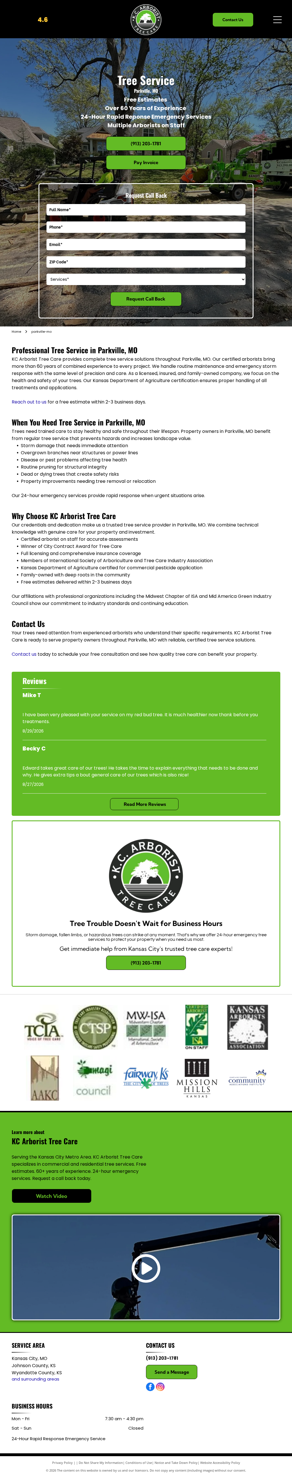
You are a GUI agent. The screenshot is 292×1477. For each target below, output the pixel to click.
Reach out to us (29, 402)
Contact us (24, 654)
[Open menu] (277, 19)
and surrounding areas (35, 1379)
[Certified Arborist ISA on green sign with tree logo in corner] (196, 1027)
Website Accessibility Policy (220, 1462)
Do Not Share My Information (101, 1462)
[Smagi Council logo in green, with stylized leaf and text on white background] (95, 1078)
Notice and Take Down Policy (176, 1462)
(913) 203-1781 (162, 1358)
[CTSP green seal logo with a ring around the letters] (95, 1027)
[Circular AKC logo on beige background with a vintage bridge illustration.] (44, 1078)
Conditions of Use (138, 1462)
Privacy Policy (62, 1462)
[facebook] (150, 1388)
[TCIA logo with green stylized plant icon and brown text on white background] (44, 1027)
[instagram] (160, 1388)
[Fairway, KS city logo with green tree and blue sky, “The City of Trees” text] (146, 1078)
